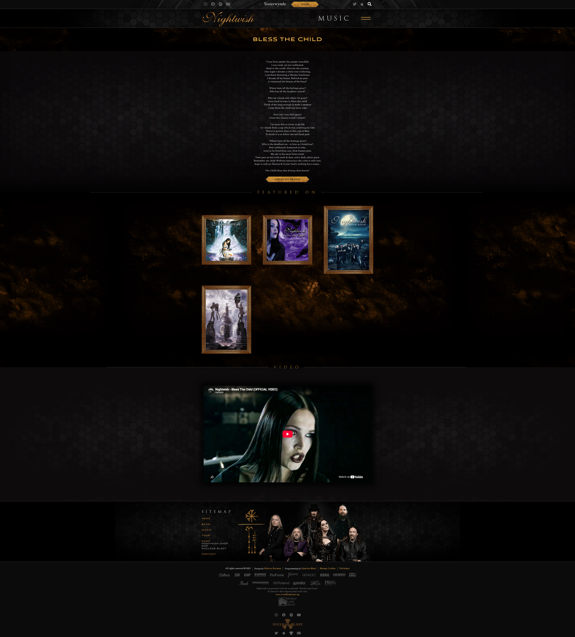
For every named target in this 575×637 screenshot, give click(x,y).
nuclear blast (214, 549)
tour (206, 535)
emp (205, 546)
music (207, 530)
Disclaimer (344, 568)
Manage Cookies (328, 568)
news (206, 519)
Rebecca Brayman (272, 568)
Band (206, 524)
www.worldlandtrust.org (287, 594)
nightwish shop (215, 544)
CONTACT (209, 554)
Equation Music (308, 568)
